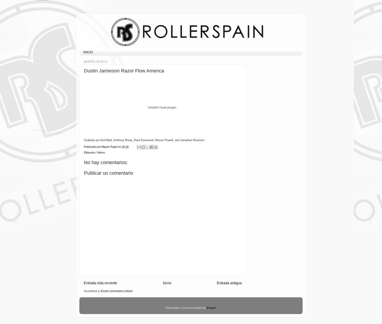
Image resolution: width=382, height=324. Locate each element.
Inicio (167, 283)
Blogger (211, 307)
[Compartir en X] (147, 147)
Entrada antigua (229, 283)
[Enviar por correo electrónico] (139, 147)
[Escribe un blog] (143, 147)
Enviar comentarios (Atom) (117, 291)
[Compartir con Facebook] (151, 147)
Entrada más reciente (100, 283)
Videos (101, 152)
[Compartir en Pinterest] (156, 147)
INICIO (88, 52)
